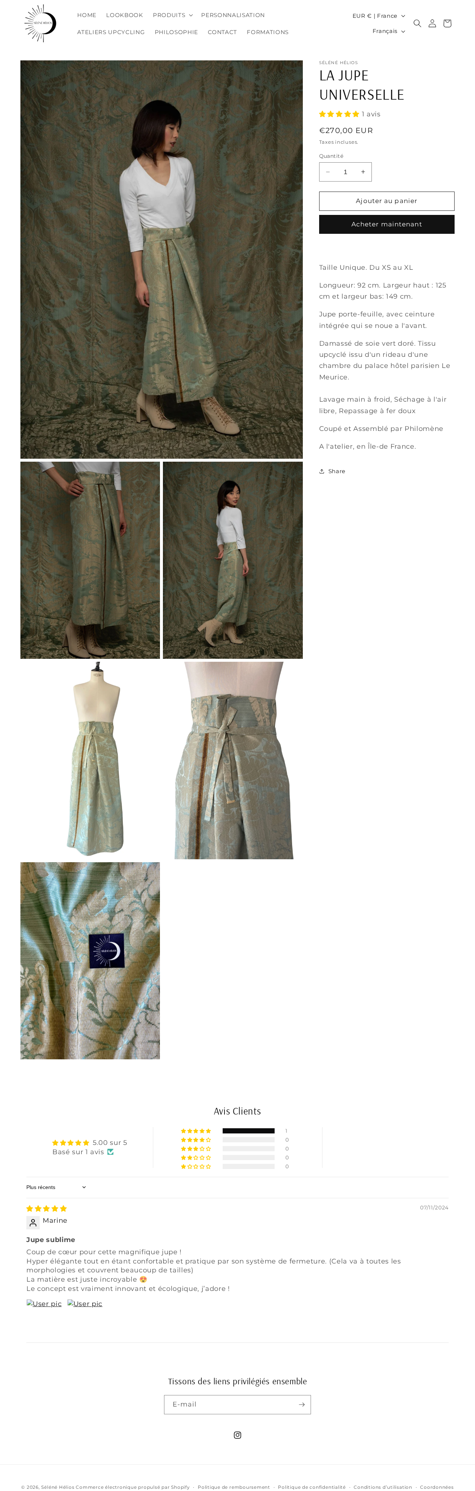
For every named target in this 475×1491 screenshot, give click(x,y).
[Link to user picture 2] (85, 1317)
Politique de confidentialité (312, 1487)
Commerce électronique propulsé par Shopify (133, 1487)
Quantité (331, 156)
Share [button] (336, 470)
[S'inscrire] (302, 1404)
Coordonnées (436, 1487)
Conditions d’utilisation (383, 1487)
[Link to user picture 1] (44, 1317)
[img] (46, 1208)
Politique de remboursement (234, 1487)
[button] (172, 14)
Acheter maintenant (386, 224)
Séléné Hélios (57, 1487)
